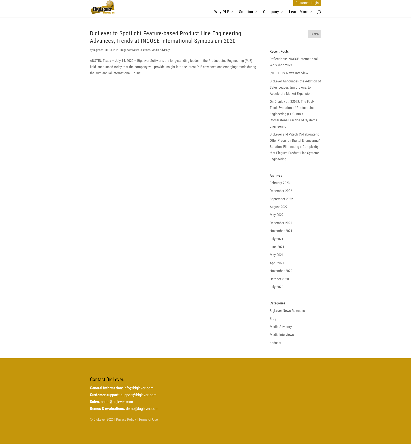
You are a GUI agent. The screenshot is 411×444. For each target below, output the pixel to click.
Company (271, 12)
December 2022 (281, 191)
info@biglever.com (138, 388)
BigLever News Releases (135, 50)
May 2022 (276, 215)
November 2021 (281, 231)
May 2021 (276, 255)
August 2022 (278, 207)
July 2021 (276, 239)
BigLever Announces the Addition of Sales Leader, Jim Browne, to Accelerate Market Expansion (295, 87)
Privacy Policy (126, 419)
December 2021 (281, 223)
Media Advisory (161, 50)
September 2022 (281, 199)
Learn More (298, 12)
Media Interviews (282, 334)
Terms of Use (148, 419)
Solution (246, 12)
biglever (98, 50)
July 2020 (276, 287)
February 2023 (280, 183)
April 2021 (277, 263)
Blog (273, 318)
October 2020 (279, 279)
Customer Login (307, 3)
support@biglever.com (138, 395)
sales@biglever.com (117, 401)
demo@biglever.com (142, 408)
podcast (275, 343)
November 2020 (281, 271)
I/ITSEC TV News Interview (289, 73)
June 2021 (277, 247)
